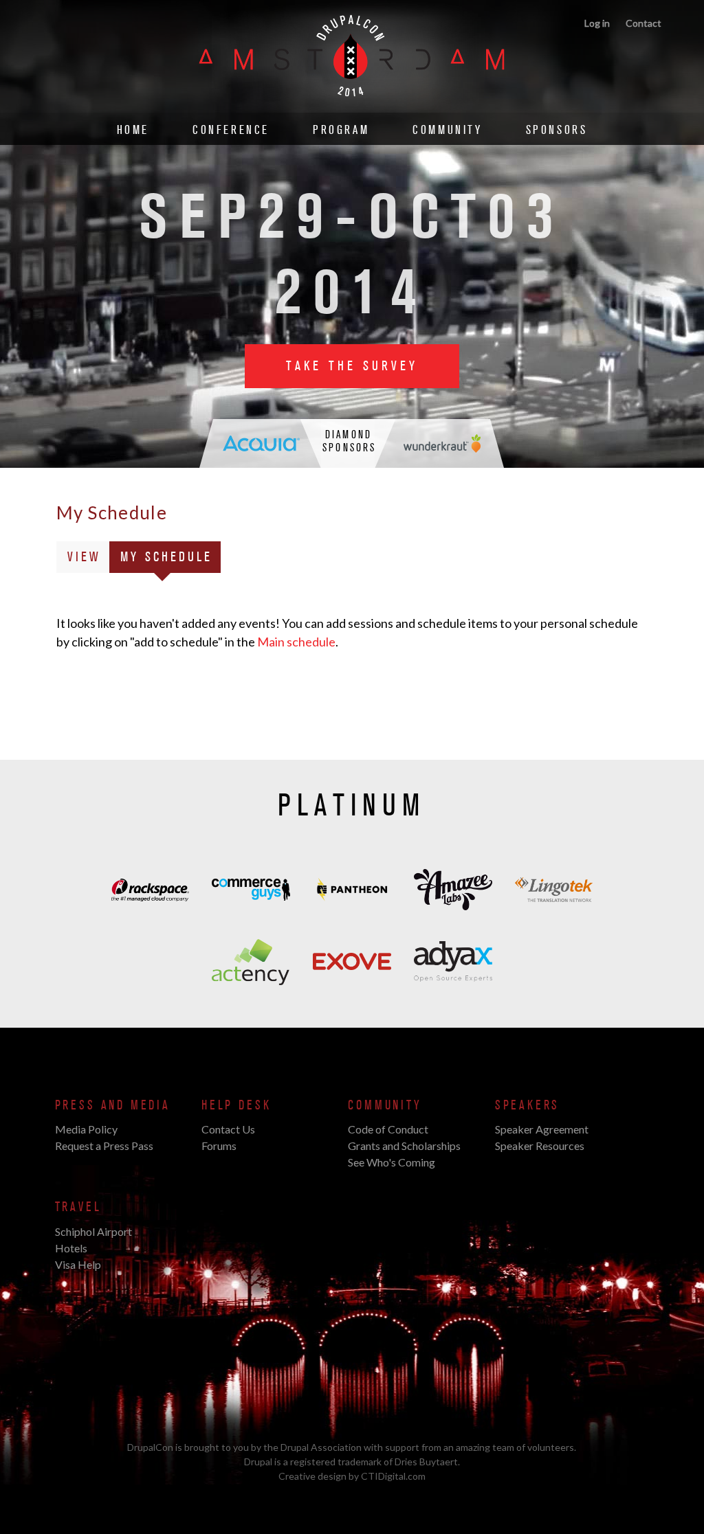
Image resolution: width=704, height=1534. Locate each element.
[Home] (352, 105)
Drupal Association (321, 1447)
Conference (231, 130)
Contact (643, 23)
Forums (218, 1145)
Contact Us (228, 1129)
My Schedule (170, 560)
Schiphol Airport (93, 1231)
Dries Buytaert (426, 1461)
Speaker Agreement (541, 1129)
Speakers (527, 1105)
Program (341, 130)
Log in (597, 23)
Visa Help (78, 1264)
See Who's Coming (391, 1162)
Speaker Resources (539, 1145)
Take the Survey (352, 366)
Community (447, 130)
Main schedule (296, 641)
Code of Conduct (388, 1129)
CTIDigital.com (393, 1476)
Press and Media (112, 1105)
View (84, 557)
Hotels (71, 1247)
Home (133, 130)
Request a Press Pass (104, 1145)
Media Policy (86, 1129)
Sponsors (557, 130)
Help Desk (236, 1105)
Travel (78, 1207)
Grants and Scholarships (404, 1145)
